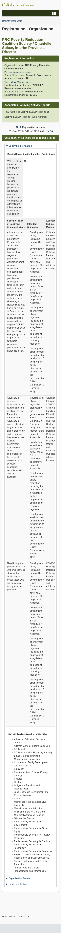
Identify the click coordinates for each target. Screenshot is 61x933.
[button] (31, 13)
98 (48, 112)
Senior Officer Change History (17, 82)
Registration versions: (34, 127)
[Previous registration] (20, 127)
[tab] (30, 145)
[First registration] (17, 127)
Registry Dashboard (12, 21)
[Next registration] (48, 131)
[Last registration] (51, 131)
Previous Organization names (17, 72)
